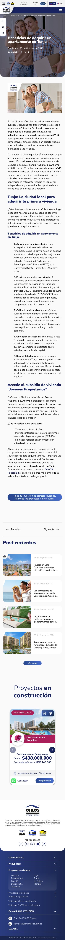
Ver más (32, 663)
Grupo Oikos (6, 10)
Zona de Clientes (23, 4)
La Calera (38, 881)
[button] (52, 750)
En (61, 3)
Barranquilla (17, 883)
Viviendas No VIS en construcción (24, 905)
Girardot (15, 875)
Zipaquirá (15, 886)
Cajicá (36, 875)
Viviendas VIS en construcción (22, 901)
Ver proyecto (44, 780)
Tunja (36, 878)
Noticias (14, 16)
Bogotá (14, 881)
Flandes (37, 883)
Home (5, 16)
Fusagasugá (17, 878)
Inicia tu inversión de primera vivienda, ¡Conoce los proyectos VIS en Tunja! (35, 497)
